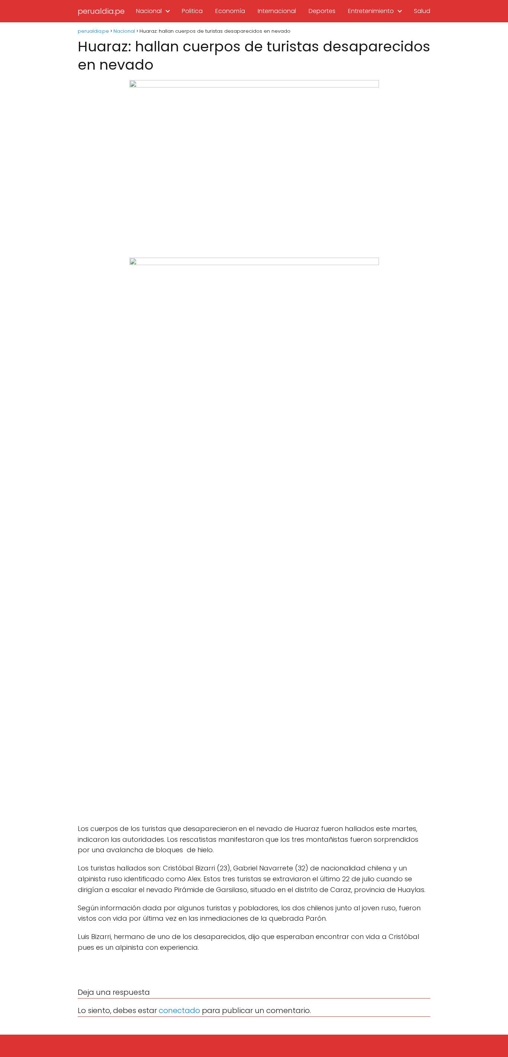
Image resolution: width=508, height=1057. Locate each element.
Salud (422, 11)
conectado (179, 1010)
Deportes (322, 11)
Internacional (277, 11)
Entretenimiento (371, 11)
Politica (192, 11)
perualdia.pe (101, 11)
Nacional (149, 11)
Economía (230, 11)
